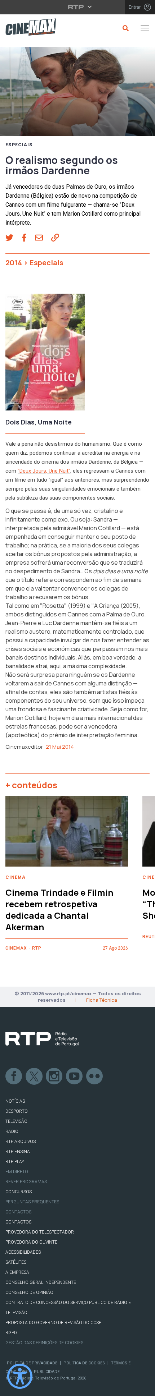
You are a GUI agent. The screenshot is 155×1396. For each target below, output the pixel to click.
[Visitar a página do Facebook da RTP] (14, 1076)
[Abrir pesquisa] (124, 28)
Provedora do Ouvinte (31, 1242)
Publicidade (46, 1371)
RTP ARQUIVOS (20, 1141)
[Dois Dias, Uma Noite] (45, 354)
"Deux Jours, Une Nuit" (44, 471)
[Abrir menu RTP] (78, 7)
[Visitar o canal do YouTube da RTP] (74, 1076)
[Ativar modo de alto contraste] (19, 1376)
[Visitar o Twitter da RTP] (34, 1076)
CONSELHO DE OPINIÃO (29, 1292)
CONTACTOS (18, 1222)
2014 (13, 262)
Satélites (15, 1262)
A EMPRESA (17, 1272)
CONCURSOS (18, 1191)
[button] (13, 238)
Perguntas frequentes (32, 1201)
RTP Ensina (17, 1151)
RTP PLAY (14, 1161)
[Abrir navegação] (145, 28)
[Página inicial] (28, 28)
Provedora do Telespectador (39, 1232)
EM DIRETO (16, 1171)
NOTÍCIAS (15, 1101)
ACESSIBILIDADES (23, 1252)
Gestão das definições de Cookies (44, 1342)
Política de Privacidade (32, 1363)
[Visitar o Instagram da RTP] (54, 1076)
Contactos (18, 1211)
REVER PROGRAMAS (26, 1181)
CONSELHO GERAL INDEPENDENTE (40, 1282)
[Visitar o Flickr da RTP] (94, 1076)
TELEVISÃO (16, 1121)
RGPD (11, 1332)
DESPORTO (16, 1111)
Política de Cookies (84, 1363)
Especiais (19, 145)
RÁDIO (11, 1131)
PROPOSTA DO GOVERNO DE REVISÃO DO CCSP (53, 1322)
